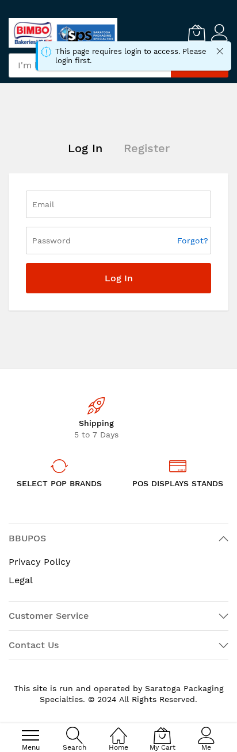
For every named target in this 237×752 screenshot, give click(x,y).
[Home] (118, 729)
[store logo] (63, 33)
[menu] (30, 735)
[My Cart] (196, 33)
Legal (21, 580)
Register (147, 148)
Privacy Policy (40, 561)
